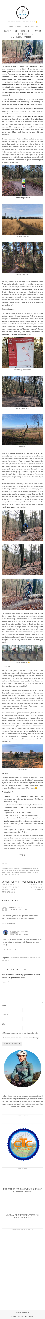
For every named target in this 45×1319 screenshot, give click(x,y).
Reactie (5, 982)
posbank (15, 872)
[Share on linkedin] (13, 863)
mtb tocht (21, 870)
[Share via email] (8, 863)
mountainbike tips (9, 868)
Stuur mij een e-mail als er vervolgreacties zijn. (21, 1033)
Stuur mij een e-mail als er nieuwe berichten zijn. (21, 1038)
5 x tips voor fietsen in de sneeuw (32, 886)
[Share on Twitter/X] (11, 863)
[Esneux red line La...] (22, 1244)
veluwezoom (14, 874)
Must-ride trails (30, 27)
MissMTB (26, 1312)
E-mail (5, 1015)
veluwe (5, 874)
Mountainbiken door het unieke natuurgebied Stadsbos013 (10, 887)
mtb (32, 868)
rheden (23, 872)
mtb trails (30, 870)
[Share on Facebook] (9, 863)
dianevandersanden (19, 931)
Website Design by (22, 1316)
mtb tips (12, 870)
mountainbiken (24, 868)
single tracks (33, 872)
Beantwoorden (8, 923)
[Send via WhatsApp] (12, 863)
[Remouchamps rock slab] (22, 1294)
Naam (4, 1006)
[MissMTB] (22, 10)
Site (3, 1024)
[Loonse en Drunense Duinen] (22, 1269)
